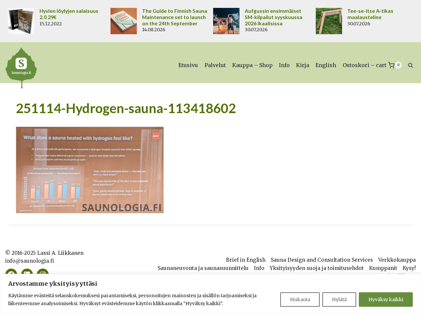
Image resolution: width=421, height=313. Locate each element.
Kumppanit (383, 268)
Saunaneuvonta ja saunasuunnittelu (203, 268)
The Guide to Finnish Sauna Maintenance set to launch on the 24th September (174, 17)
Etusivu (188, 65)
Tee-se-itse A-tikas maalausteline (370, 14)
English (325, 65)
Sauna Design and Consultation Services (322, 260)
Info (284, 65)
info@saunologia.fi (29, 261)
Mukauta (300, 299)
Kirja (302, 65)
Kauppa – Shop (252, 65)
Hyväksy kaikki (385, 299)
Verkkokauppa (397, 260)
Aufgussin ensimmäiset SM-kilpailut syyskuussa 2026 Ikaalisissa (273, 17)
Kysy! (409, 268)
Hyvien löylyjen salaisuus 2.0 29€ (68, 14)
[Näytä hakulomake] (410, 65)
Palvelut (215, 65)
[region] (210, 293)
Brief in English (245, 260)
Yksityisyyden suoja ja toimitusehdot (317, 268)
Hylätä (339, 299)
